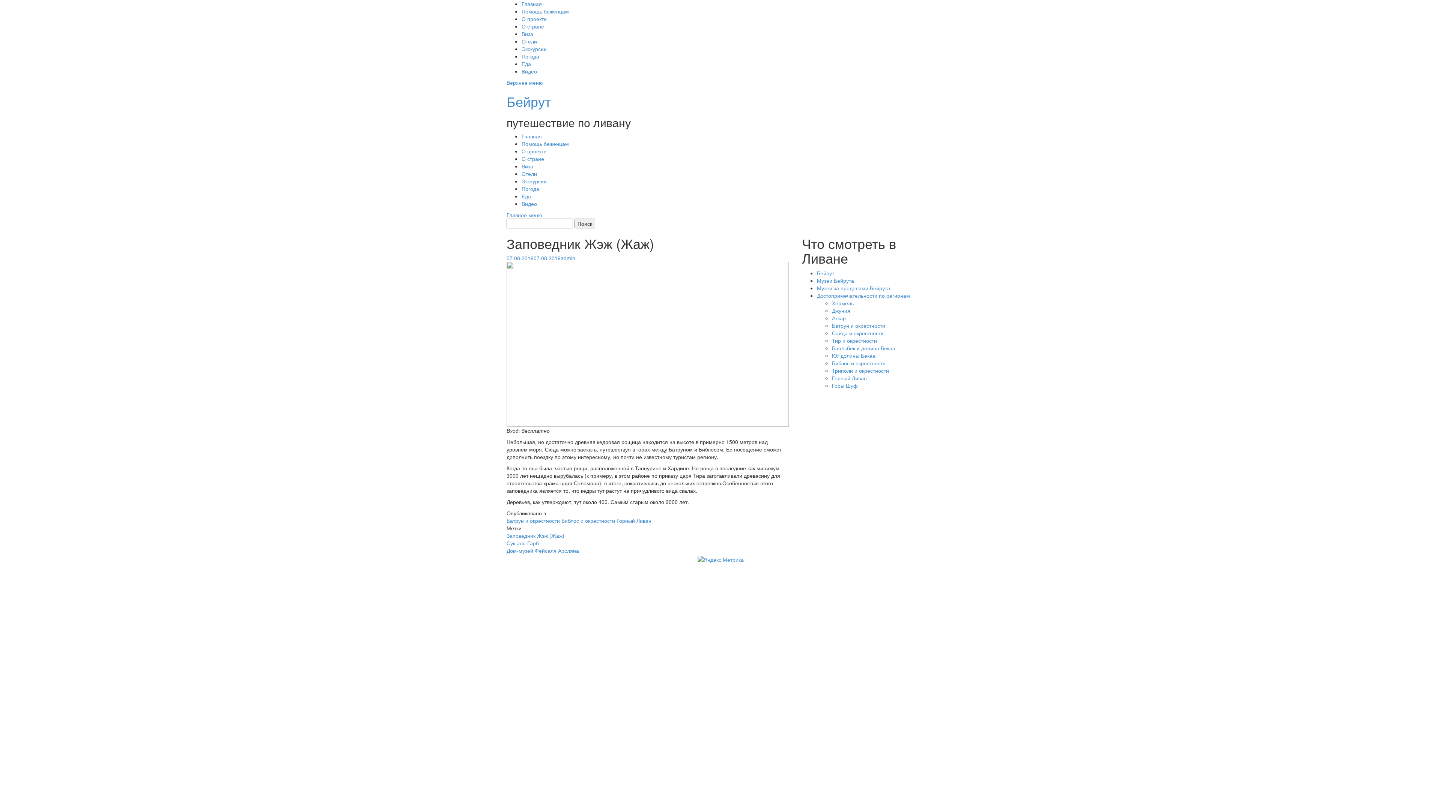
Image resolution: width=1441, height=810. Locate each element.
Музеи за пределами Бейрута (853, 288)
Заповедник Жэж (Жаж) (535, 535)
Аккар (839, 318)
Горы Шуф (845, 385)
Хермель (843, 303)
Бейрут (529, 101)
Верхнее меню (525, 82)
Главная (532, 4)
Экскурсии (534, 48)
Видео (529, 71)
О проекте (534, 18)
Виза (527, 34)
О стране (533, 26)
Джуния (841, 310)
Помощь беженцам (545, 11)
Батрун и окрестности (533, 520)
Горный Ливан (634, 520)
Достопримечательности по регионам (863, 295)
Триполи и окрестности (860, 370)
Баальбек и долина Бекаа (863, 348)
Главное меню (524, 215)
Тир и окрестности (854, 340)
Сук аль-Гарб (523, 543)
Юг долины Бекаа (853, 355)
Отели (529, 41)
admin (568, 258)
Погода (530, 56)
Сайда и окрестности (858, 333)
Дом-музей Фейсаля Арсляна (543, 550)
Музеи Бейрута (835, 280)
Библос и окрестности (588, 520)
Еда (526, 64)
